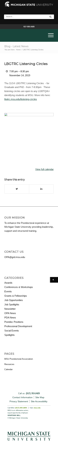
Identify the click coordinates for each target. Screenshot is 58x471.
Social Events (11, 330)
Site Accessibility (39, 401)
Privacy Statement (19, 401)
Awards (8, 282)
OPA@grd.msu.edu (14, 257)
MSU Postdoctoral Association (18, 359)
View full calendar (44, 169)
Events (8, 291)
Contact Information (22, 397)
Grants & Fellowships (15, 295)
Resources (9, 364)
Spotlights (9, 335)
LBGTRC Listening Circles (26, 64)
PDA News (10, 317)
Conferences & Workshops (18, 287)
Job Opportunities (13, 300)
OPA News (10, 313)
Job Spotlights (11, 304)
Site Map (39, 397)
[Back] (54, 280)
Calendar (8, 369)
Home (18, 50)
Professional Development (18, 326)
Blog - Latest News (16, 46)
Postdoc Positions (13, 321)
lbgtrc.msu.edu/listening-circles (20, 99)
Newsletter (10, 308)
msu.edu (37, 408)
